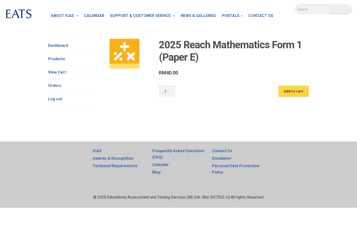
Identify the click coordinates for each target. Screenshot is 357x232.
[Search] (341, 9)
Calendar (160, 164)
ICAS (97, 151)
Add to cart (293, 91)
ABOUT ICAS (63, 15)
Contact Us (222, 151)
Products (56, 59)
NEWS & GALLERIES (198, 15)
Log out (55, 99)
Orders (54, 85)
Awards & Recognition (113, 158)
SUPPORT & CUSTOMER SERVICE (141, 15)
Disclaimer (222, 158)
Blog (156, 172)
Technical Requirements (115, 166)
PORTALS (230, 15)
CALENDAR (94, 15)
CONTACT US (260, 15)
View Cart (57, 72)
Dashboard (58, 45)
